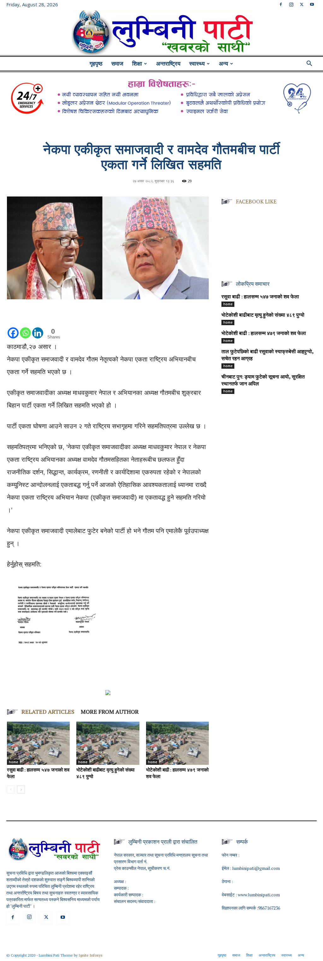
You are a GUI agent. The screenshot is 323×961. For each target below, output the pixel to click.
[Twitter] (301, 4)
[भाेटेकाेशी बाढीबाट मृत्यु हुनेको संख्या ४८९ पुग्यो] (107, 743)
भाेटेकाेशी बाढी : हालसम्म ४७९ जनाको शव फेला (263, 333)
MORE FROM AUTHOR (110, 711)
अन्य (223, 64)
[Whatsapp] (25, 326)
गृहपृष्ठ (96, 64)
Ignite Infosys (91, 955)
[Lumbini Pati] (161, 33)
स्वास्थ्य (197, 64)
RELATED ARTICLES (47, 711)
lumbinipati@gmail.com (256, 868)
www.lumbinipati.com (259, 895)
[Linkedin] (37, 326)
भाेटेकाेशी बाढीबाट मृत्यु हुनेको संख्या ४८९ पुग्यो (262, 315)
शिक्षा (137, 64)
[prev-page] (11, 790)
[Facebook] (280, 4)
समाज (117, 64)
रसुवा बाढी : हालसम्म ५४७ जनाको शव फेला (260, 297)
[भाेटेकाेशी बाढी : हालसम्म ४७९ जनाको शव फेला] (177, 743)
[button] (309, 64)
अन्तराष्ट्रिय (168, 64)
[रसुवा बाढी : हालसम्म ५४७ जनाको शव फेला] (38, 743)
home (13, 762)
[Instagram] (291, 4)
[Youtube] (312, 4)
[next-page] (21, 790)
